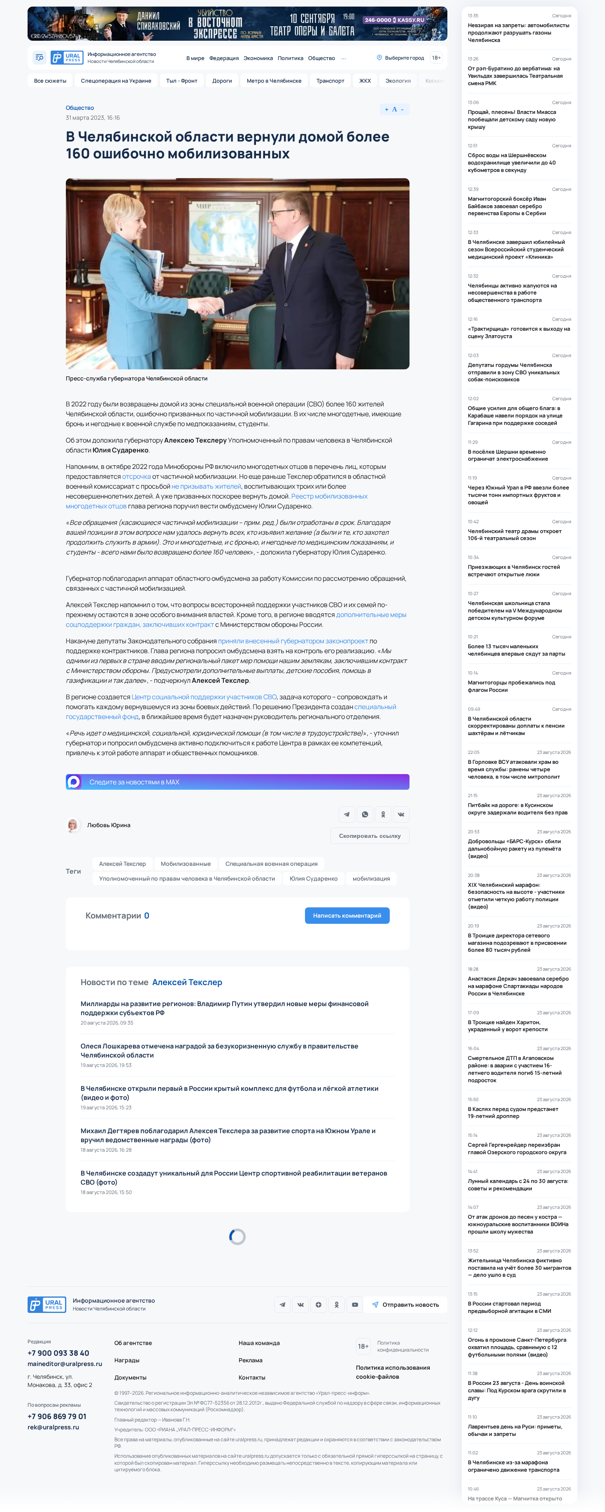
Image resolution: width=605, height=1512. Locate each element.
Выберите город (404, 57)
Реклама (251, 1360)
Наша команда (259, 1343)
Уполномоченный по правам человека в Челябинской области (187, 878)
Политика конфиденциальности (403, 1346)
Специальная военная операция (272, 863)
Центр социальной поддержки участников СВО (204, 696)
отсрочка (136, 476)
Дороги (222, 80)
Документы (130, 1377)
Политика (290, 58)
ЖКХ (365, 80)
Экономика (258, 58)
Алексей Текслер (122, 863)
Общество (321, 58)
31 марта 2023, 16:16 (93, 117)
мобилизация (371, 878)
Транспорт (330, 80)
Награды (127, 1360)
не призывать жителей (206, 486)
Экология (398, 80)
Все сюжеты (50, 80)
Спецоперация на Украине (116, 80)
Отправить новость (411, 1304)
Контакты (252, 1377)
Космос (435, 80)
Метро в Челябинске (274, 80)
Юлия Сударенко (314, 878)
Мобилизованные (186, 863)
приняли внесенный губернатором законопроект (293, 640)
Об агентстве (133, 1343)
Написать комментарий (347, 915)
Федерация (224, 58)
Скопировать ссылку (370, 836)
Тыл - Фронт (182, 80)
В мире (195, 58)
